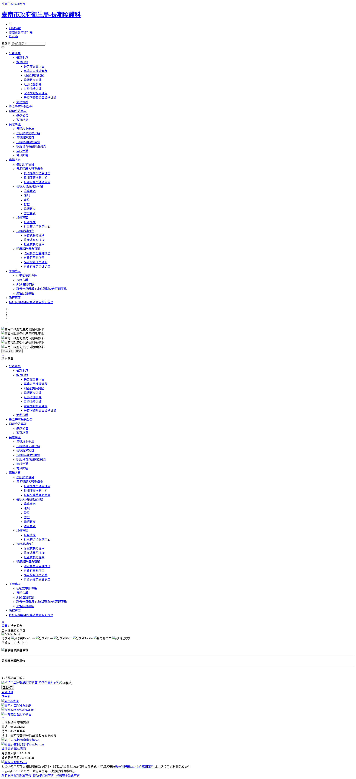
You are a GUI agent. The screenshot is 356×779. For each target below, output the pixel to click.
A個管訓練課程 (34, 75)
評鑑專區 (22, 217)
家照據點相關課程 (35, 93)
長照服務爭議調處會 (37, 182)
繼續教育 (30, 208)
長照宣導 (22, 280)
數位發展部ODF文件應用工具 (134, 766)
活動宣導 (22, 102)
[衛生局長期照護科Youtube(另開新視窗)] (22, 744)
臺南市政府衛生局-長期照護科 (41, 14)
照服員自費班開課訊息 (31, 146)
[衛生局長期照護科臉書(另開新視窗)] (20, 740)
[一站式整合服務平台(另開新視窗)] (16, 714)
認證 (27, 204)
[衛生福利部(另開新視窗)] (10, 701)
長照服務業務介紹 (28, 133)
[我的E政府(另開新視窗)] (14, 762)
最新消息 (22, 57)
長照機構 (30, 222)
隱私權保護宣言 (43, 775)
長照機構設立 (25, 231)
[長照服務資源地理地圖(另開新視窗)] (17, 710)
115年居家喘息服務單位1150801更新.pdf (32, 682)
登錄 (27, 200)
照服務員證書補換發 (37, 253)
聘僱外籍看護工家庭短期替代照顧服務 (41, 288)
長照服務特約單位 (28, 142)
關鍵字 (5, 43)
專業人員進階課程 (35, 71)
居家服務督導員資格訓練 (40, 97)
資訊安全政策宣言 (68, 775)
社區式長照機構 (34, 244)
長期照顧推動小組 (35, 177)
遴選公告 (22, 115)
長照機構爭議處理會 (37, 173)
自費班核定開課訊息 (37, 266)
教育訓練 (22, 62)
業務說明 (30, 191)
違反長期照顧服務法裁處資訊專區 (31, 302)
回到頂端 (7, 692)
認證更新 (30, 213)
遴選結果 (22, 120)
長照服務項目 (25, 137)
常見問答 (22, 155)
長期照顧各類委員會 (29, 168)
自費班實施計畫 (34, 257)
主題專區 (15, 271)
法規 (27, 195)
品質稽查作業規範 (35, 262)
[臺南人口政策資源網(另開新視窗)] (16, 705)
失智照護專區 (25, 293)
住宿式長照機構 (34, 240)
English (13, 36)
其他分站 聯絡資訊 (13, 748)
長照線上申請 (25, 128)
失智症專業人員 (34, 66)
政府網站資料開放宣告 (16, 775)
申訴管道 (22, 151)
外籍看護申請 (25, 284)
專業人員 (15, 160)
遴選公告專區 (18, 111)
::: (10, 24)
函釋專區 (15, 297)
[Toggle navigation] (2, 46)
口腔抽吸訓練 (33, 88)
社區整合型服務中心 (37, 226)
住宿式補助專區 (26, 275)
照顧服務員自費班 (28, 248)
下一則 (5, 696)
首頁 (4, 625)
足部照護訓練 (33, 84)
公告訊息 (15, 53)
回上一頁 (8, 687)
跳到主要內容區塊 (13, 4)
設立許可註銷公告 (21, 106)
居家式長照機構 (34, 235)
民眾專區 (15, 124)
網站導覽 (15, 28)
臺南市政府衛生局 (21, 32)
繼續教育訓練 (33, 80)
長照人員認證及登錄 (29, 186)
